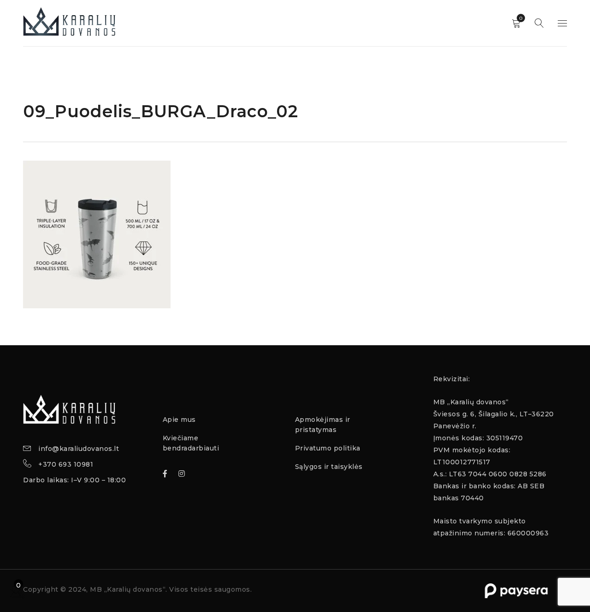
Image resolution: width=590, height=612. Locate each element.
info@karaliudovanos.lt (78, 448)
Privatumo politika (327, 448)
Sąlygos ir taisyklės (329, 466)
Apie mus (179, 419)
